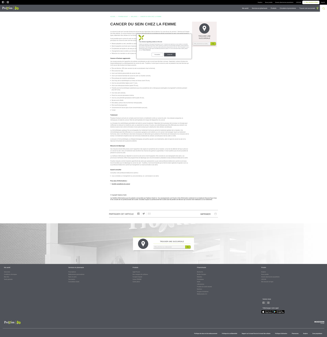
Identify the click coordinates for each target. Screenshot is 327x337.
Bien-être (6, 277)
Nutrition (199, 289)
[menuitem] (246, 8)
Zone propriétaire (317, 333)
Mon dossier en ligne (312, 2)
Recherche (200, 272)
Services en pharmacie (76, 267)
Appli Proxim (136, 272)
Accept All (169, 54)
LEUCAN (298, 2)
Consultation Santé (73, 281)
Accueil (113, 16)
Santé (198, 281)
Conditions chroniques (10, 274)
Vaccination (71, 279)
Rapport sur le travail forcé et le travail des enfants (256, 333)
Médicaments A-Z (202, 294)
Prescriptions (72, 272)
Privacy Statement (147, 50)
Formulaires (200, 279)
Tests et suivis (72, 277)
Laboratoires (200, 284)
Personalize (157, 54)
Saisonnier (7, 272)
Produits (135, 267)
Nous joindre (268, 2)
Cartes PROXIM (137, 279)
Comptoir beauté (137, 277)
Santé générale (8, 279)
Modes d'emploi (201, 274)
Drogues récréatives (202, 291)
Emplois (260, 2)
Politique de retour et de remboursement (205, 333)
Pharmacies (295, 333)
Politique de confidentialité (229, 333)
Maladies (134, 16)
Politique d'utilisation (281, 333)
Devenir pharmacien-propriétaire (284, 2)
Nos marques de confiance (140, 274)
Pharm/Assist (123, 16)
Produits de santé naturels (204, 286)
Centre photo (136, 281)
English (323, 2)
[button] (3, 2)
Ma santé (7, 267)
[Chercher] (213, 43)
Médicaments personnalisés (76, 274)
